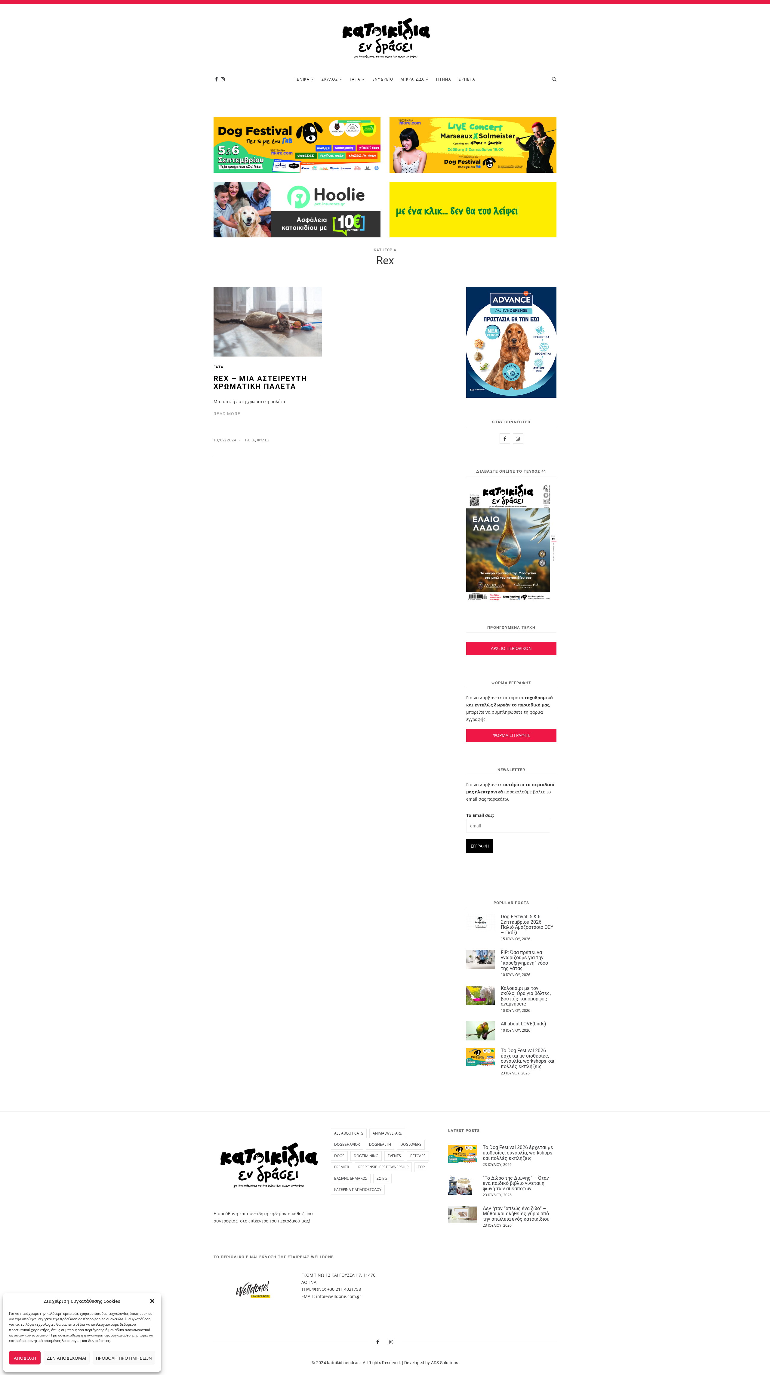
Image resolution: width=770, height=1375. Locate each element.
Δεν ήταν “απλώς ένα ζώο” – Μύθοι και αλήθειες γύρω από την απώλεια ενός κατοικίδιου (516, 1214)
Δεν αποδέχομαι (66, 1358)
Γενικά (302, 79)
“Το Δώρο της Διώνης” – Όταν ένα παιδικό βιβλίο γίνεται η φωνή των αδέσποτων (516, 1183)
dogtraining (366, 1155)
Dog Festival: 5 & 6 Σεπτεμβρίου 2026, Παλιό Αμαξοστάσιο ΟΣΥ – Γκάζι (527, 924)
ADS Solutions (444, 1362)
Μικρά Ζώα (412, 79)
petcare (418, 1155)
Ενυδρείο (382, 79)
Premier (341, 1167)
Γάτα (355, 79)
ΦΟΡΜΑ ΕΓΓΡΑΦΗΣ (511, 735)
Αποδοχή (25, 1358)
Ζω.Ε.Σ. (382, 1178)
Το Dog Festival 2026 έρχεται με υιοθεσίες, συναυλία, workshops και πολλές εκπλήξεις (527, 1058)
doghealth (380, 1144)
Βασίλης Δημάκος (350, 1178)
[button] (152, 1301)
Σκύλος (330, 79)
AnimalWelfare (387, 1133)
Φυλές (263, 440)
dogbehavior (347, 1144)
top (421, 1167)
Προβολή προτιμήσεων (124, 1358)
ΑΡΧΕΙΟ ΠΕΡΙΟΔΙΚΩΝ (511, 648)
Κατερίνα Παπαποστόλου (357, 1189)
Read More (227, 413)
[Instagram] (222, 79)
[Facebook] (216, 79)
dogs (339, 1155)
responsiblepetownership (383, 1167)
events (394, 1155)
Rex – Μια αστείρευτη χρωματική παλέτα (260, 382)
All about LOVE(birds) (523, 1024)
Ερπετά (467, 79)
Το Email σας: (480, 815)
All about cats (348, 1133)
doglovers (410, 1144)
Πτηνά (443, 79)
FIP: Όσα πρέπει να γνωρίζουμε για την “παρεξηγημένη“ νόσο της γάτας (524, 960)
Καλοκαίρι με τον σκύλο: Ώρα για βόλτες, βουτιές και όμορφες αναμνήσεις (526, 996)
